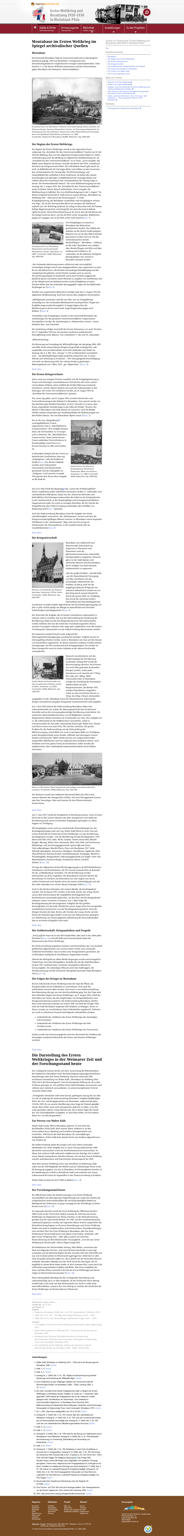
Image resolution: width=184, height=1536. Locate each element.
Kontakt (83, 1510)
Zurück (53, 1365)
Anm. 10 (44, 862)
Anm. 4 (84, 364)
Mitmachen (68, 1508)
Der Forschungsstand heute (119, 74)
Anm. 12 (45, 938)
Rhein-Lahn (36, 1515)
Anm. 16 (69, 1273)
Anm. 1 (86, 218)
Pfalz (34, 1511)
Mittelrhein (35, 1508)
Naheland (35, 1510)
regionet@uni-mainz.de (130, 1521)
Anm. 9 (66, 610)
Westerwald (36, 1519)
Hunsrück (35, 1506)
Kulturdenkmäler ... (69, 29)
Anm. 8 (51, 528)
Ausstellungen (53, 1510)
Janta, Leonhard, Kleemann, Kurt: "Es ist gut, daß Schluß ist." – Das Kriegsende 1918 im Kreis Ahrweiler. (127, 98)
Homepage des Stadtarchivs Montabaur (123, 108)
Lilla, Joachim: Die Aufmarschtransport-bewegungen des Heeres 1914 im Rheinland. (128, 92)
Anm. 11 (86, 884)
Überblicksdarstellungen (47, 29)
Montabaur (112, 56)
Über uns (67, 1506)
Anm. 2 (50, 287)
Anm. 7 (51, 509)
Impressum (84, 1513)
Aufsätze (51, 1506)
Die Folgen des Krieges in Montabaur (122, 69)
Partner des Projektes (72, 1510)
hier (107, 48)
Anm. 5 (86, 415)
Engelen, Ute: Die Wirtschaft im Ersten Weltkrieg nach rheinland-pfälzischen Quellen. (129, 88)
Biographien (52, 1508)
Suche (82, 1506)
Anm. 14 (76, 1180)
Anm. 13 (40, 974)
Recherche (52, 1511)
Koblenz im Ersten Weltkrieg (119, 84)
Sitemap (83, 1508)
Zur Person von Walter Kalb (118, 71)
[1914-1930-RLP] (34, 28)
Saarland (35, 1517)
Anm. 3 (44, 311)
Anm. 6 (42, 462)
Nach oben (36, 369)
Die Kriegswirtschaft (115, 64)
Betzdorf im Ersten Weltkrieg (119, 82)
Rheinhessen (36, 1513)
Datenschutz (84, 1511)
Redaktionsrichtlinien (71, 1511)
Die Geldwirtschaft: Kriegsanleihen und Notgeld (126, 66)
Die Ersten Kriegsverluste (118, 61)
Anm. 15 (49, 1206)
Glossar (51, 1513)
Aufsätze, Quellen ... (89, 29)
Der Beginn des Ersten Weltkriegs (121, 59)
